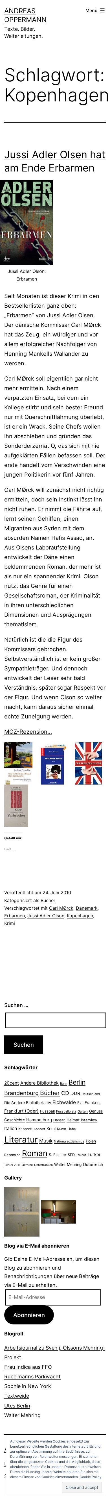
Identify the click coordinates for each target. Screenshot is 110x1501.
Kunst (61, 1129)
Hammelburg (39, 1119)
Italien (10, 1128)
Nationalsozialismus (69, 1141)
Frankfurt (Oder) (21, 1111)
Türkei (93, 1154)
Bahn (63, 1083)
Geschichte (14, 1120)
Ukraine (27, 1165)
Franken (92, 1102)
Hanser (59, 1120)
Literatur (21, 1139)
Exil (80, 1102)
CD (65, 1093)
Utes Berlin (17, 1406)
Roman (34, 1153)
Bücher (48, 900)
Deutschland (91, 1094)
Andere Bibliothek (39, 1083)
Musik (45, 1141)
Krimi (9, 923)
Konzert (39, 1129)
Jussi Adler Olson (45, 915)
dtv (48, 1102)
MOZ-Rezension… (28, 731)
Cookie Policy (91, 1477)
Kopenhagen (80, 915)
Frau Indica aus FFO (28, 1367)
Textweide (16, 1396)
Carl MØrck (61, 908)
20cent (11, 1083)
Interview (89, 1120)
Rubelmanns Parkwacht (32, 1377)
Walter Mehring (68, 1164)
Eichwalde (64, 1102)
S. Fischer (57, 1154)
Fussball (47, 1111)
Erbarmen (14, 915)
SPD (71, 1154)
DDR (75, 1093)
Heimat (73, 1120)
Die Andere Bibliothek (24, 1102)
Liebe (71, 1129)
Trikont (81, 1155)
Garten (83, 1111)
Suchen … (16, 1005)
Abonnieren (29, 1314)
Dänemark (87, 908)
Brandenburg (21, 1093)
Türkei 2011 (12, 1165)
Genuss (96, 1111)
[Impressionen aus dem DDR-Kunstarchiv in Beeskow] (21, 1211)
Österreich (93, 1164)
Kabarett (25, 1129)
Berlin (77, 1082)
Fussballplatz (66, 1111)
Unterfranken (43, 1165)
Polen (91, 1141)
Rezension (12, 1155)
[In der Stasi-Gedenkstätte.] (58, 1211)
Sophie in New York (27, 1386)
